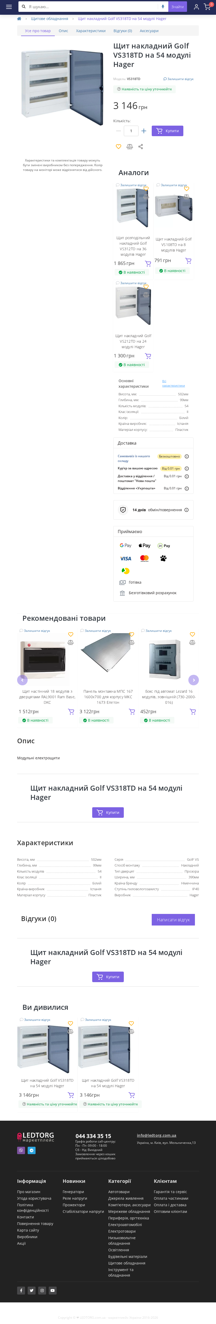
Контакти (25, 1216)
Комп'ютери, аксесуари (129, 1204)
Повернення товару (35, 1223)
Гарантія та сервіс (170, 1191)
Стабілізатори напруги (83, 1211)
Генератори (73, 1191)
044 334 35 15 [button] (93, 1136)
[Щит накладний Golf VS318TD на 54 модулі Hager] (47, 1048)
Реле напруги (75, 1198)
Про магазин (28, 1191)
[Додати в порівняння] (146, 197)
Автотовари (119, 1191)
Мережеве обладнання (129, 1211)
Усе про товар (38, 30)
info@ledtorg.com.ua (156, 1135)
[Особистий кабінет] (196, 6)
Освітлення (118, 1249)
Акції (21, 1243)
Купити (112, 812)
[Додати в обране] (146, 189)
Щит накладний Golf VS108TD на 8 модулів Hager (174, 245)
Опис (63, 30)
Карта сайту (28, 1230)
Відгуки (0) (123, 30)
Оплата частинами (171, 1198)
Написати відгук (173, 920)
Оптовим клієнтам (170, 1211)
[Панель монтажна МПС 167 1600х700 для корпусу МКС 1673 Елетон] (108, 659)
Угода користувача (34, 1198)
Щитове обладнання (49, 18)
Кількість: (122, 120)
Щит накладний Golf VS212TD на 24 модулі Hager (133, 341)
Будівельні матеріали (127, 1256)
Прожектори (74, 1204)
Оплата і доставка (170, 1204)
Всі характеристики (173, 383)
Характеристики (91, 30)
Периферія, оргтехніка (128, 1217)
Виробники (27, 1236)
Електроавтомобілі (125, 1224)
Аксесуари (149, 30)
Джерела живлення (126, 1198)
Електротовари (122, 1231)
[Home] (19, 18)
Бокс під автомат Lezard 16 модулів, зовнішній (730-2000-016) (169, 697)
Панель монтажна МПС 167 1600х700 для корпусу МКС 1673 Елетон (108, 697)
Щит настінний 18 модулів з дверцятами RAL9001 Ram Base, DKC (47, 697)
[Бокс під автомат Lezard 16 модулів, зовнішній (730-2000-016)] (169, 659)
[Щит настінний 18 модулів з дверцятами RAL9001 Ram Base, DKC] (47, 659)
